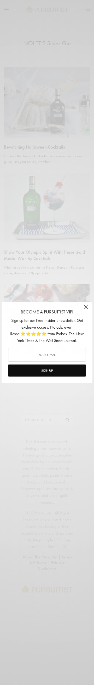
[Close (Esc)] (86, 309)
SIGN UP (47, 370)
